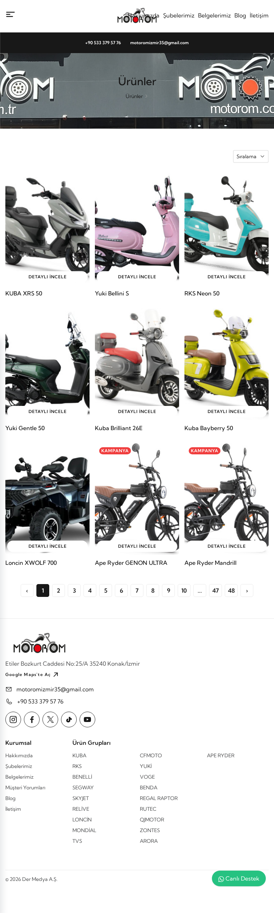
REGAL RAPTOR (159, 798)
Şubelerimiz (178, 15)
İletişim (259, 15)
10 (184, 590)
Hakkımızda (143, 15)
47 (215, 590)
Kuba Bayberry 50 (208, 428)
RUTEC (148, 809)
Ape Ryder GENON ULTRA (131, 562)
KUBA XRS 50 (23, 293)
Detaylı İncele (48, 276)
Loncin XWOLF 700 (31, 562)
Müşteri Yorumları (25, 787)
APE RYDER (220, 755)
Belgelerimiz (214, 15)
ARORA (149, 841)
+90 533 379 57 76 (103, 42)
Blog (240, 15)
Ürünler (134, 96)
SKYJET (80, 798)
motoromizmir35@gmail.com (159, 42)
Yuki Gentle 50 (25, 428)
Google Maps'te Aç (28, 674)
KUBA (79, 755)
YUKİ (146, 766)
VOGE (147, 777)
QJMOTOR (152, 819)
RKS (77, 766)
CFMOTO (151, 755)
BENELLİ (82, 777)
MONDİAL (84, 830)
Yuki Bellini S (112, 293)
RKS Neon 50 (201, 293)
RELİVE (80, 809)
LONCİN (82, 819)
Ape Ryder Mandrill (210, 562)
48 (231, 590)
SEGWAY (83, 787)
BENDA (148, 787)
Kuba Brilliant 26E (119, 428)
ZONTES (150, 830)
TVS (77, 841)
